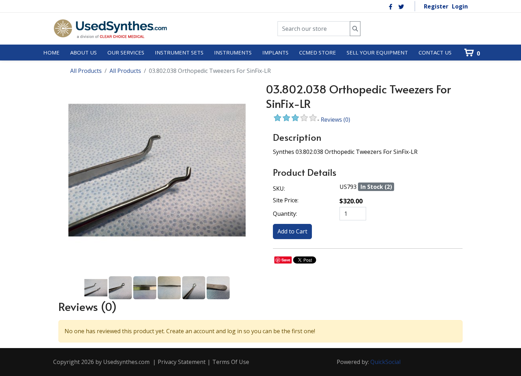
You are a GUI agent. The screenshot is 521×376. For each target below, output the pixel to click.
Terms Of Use (230, 362)
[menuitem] (51, 52)
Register (436, 6)
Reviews (335, 119)
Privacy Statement (182, 362)
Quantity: (285, 214)
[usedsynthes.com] (110, 29)
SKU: (279, 188)
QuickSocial (385, 362)
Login (460, 6)
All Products (86, 71)
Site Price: (285, 200)
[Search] (355, 28)
